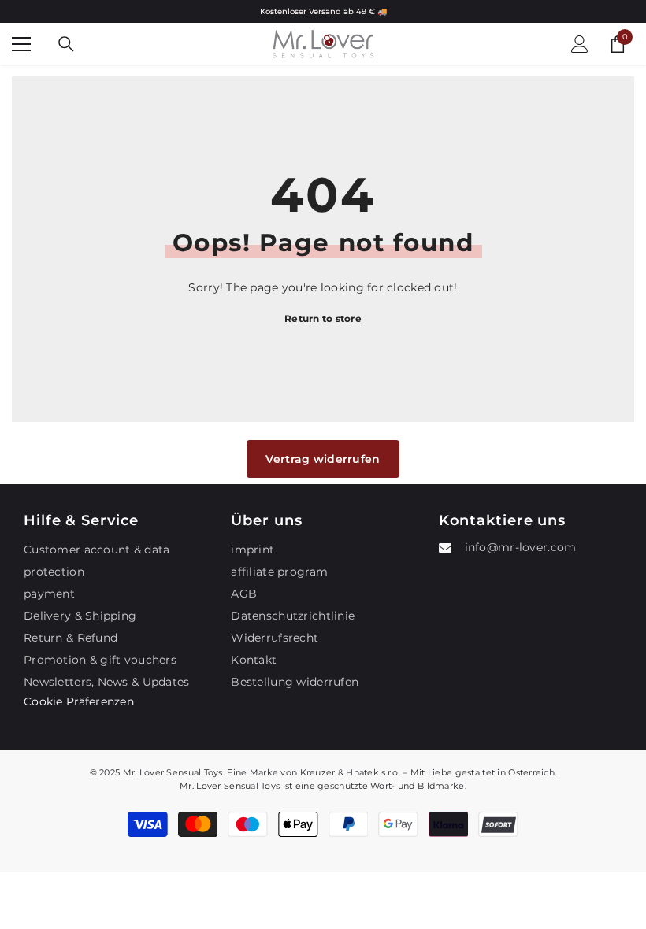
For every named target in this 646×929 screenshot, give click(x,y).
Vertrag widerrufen (322, 459)
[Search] (66, 44)
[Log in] (579, 44)
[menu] (21, 44)
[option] (323, 11)
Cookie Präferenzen (79, 701)
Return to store (323, 318)
